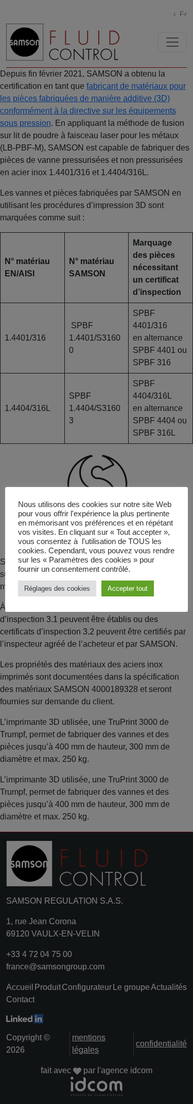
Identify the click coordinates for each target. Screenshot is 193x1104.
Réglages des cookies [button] (57, 588)
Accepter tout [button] (128, 588)
